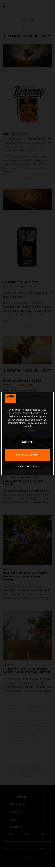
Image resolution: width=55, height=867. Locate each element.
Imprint (32, 430)
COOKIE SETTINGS (27, 466)
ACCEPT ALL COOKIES (27, 455)
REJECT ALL (28, 442)
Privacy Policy (25, 430)
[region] (27, 433)
